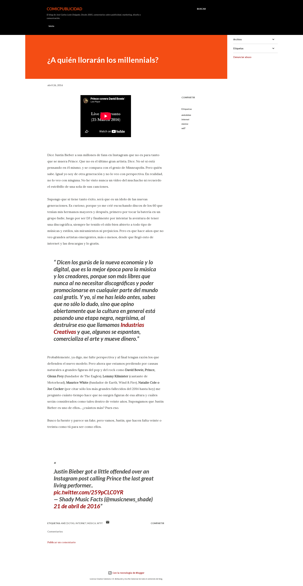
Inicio (51, 26)
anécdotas (186, 115)
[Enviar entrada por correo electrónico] (108, 523)
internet (185, 119)
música (184, 123)
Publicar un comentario (61, 542)
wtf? (183, 128)
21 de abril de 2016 (77, 506)
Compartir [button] (188, 97)
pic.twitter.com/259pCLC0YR (88, 492)
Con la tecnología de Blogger (128, 572)
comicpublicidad (64, 8)
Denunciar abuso (242, 56)
